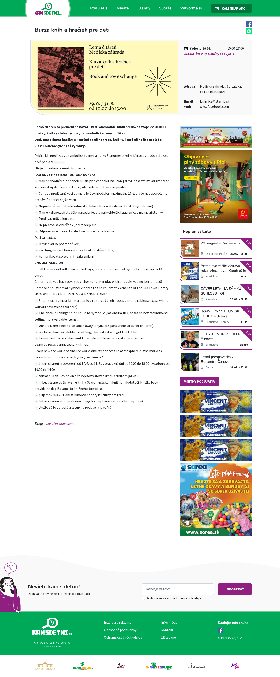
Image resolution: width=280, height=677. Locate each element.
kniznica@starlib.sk (214, 101)
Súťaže (165, 8)
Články (144, 8)
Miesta (122, 8)
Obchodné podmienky (120, 630)
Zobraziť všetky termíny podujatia (209, 54)
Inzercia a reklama (117, 622)
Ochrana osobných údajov (123, 637)
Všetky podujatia (199, 381)
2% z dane (168, 637)
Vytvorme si (191, 8)
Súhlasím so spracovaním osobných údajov (174, 598)
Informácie (169, 622)
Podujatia (99, 8)
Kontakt (167, 630)
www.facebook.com (214, 106)
